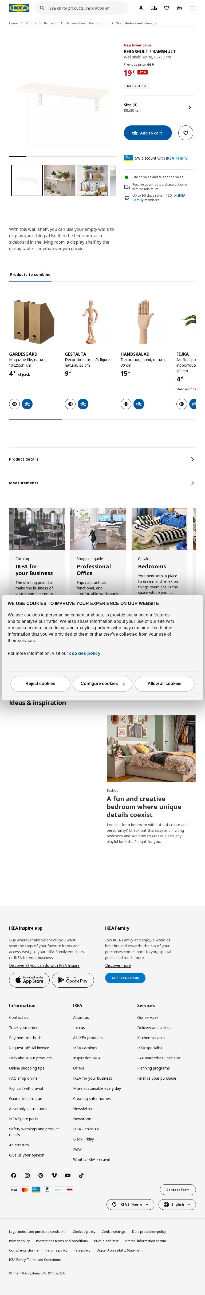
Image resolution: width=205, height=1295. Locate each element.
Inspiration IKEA (87, 1057)
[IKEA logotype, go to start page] (19, 8)
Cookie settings (114, 1231)
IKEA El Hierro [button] (131, 1204)
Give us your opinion (26, 1155)
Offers (78, 1068)
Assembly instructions (28, 1108)
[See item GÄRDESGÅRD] (34, 322)
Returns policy (56, 1250)
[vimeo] (54, 1175)
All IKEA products (88, 1037)
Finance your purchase (156, 1078)
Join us (79, 1027)
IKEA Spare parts (23, 1118)
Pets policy (82, 1250)
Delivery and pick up (154, 1027)
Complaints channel (24, 1250)
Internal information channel (146, 1241)
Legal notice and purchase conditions (37, 1231)
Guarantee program (26, 1098)
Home (13, 23)
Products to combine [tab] (30, 274)
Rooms (31, 23)
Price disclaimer (106, 1241)
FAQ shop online (23, 1078)
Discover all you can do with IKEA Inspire (44, 965)
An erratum (19, 1144)
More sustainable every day (97, 1088)
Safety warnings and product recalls (34, 1131)
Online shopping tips (26, 1068)
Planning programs (153, 1068)
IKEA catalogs (85, 1047)
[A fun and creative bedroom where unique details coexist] (151, 748)
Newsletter (83, 1108)
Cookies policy (84, 1231)
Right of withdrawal (26, 1088)
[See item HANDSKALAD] (146, 322)
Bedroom (51, 23)
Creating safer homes (92, 1098)
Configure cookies (99, 683)
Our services (148, 1017)
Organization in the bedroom (87, 23)
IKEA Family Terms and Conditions (35, 1259)
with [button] (161, 158)
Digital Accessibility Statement (120, 1250)
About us (81, 1017)
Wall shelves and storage (136, 23)
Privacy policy (19, 1241)
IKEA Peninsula (86, 1128)
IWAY (77, 1149)
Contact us (18, 1017)
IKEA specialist (149, 1047)
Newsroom (83, 1118)
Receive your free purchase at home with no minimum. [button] (159, 186)
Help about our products (30, 1057)
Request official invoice (29, 1047)
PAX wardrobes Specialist (159, 1057)
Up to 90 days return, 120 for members (158, 197)
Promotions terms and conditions (62, 1241)
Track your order (23, 1027)
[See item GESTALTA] (90, 322)
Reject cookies (40, 683)
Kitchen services (151, 1037)
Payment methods (25, 1037)
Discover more (118, 965)
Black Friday (83, 1139)
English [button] (178, 1204)
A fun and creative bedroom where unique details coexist (144, 806)
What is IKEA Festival (91, 1159)
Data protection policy (149, 1231)
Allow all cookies (165, 683)
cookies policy (84, 653)
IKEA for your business (92, 1078)
